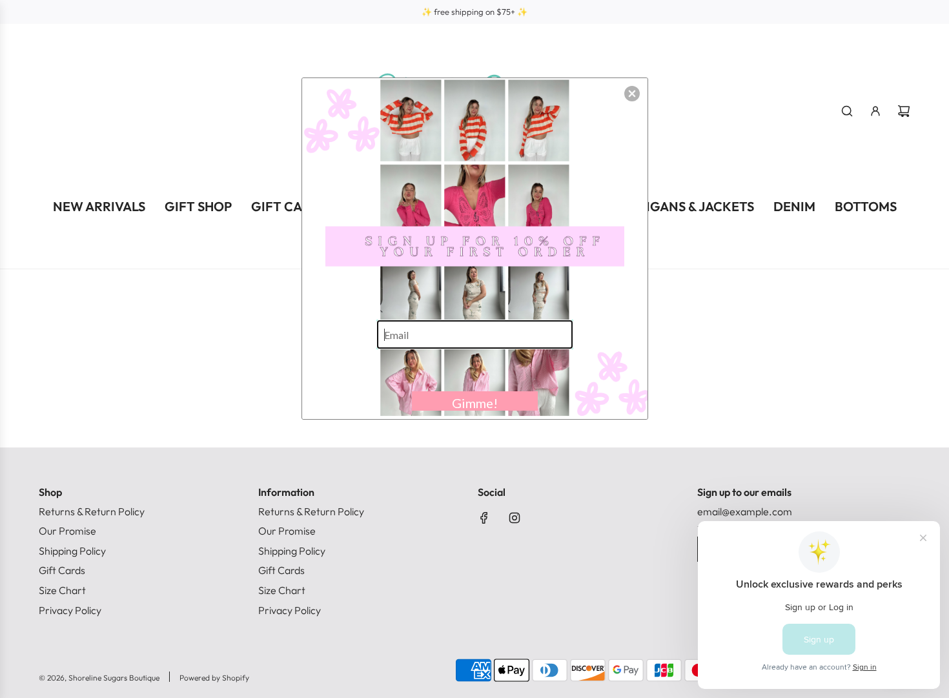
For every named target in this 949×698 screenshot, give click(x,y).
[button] (632, 93)
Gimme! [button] (475, 403)
